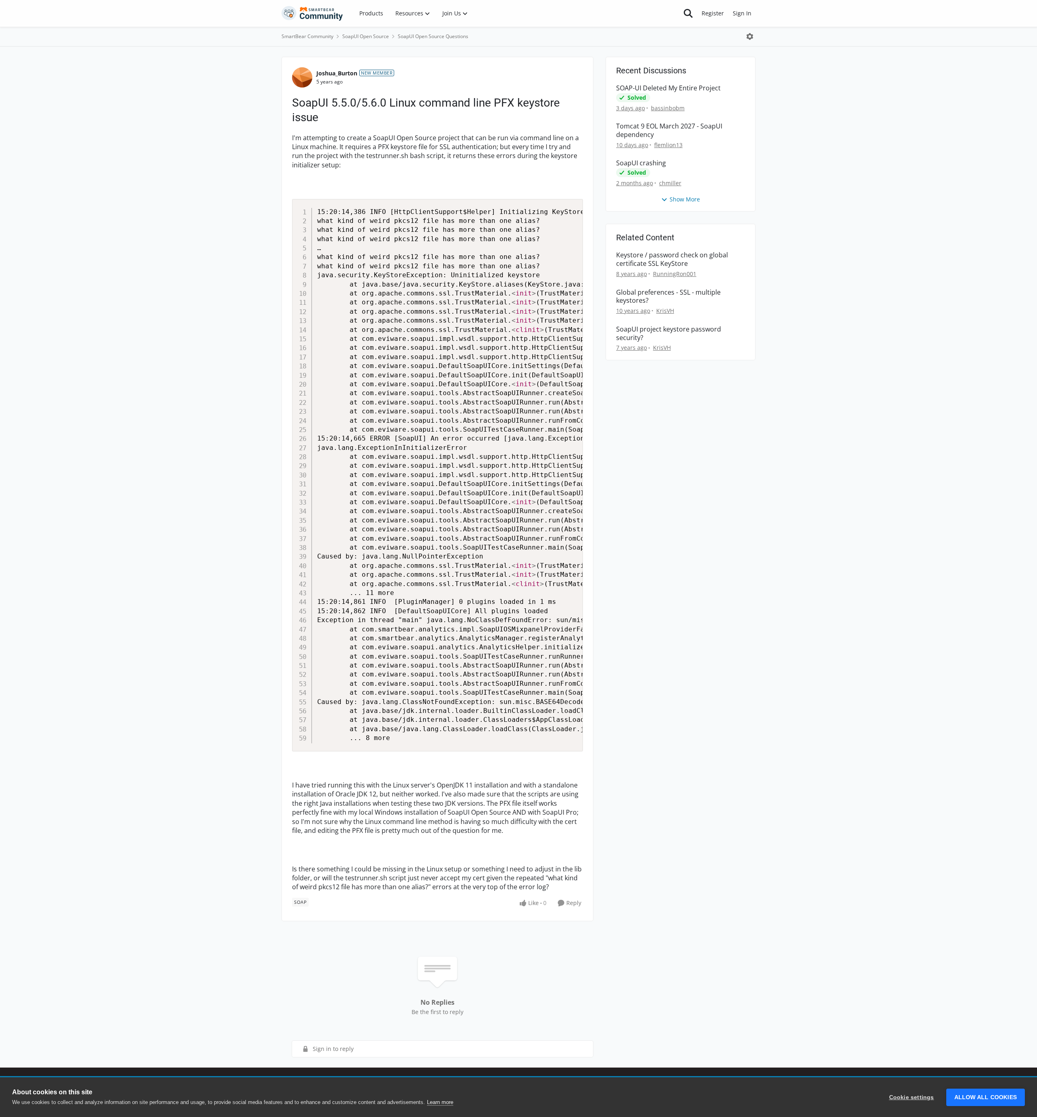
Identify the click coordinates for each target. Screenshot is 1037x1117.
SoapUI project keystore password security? (668, 333)
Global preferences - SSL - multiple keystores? (668, 296)
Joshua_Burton (336, 73)
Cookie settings (911, 1097)
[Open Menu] (749, 36)
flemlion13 (668, 145)
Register (713, 13)
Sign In (742, 13)
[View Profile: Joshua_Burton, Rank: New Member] (302, 77)
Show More (685, 199)
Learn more (440, 1102)
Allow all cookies (985, 1097)
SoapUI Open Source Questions (433, 36)
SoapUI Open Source (365, 36)
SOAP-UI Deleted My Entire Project (668, 88)
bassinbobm (668, 108)
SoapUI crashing (641, 163)
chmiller (670, 183)
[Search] (688, 13)
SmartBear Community (307, 36)
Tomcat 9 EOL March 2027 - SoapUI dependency (669, 130)
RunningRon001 (674, 274)
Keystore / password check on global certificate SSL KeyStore (672, 259)
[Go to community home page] (312, 13)
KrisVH (665, 311)
